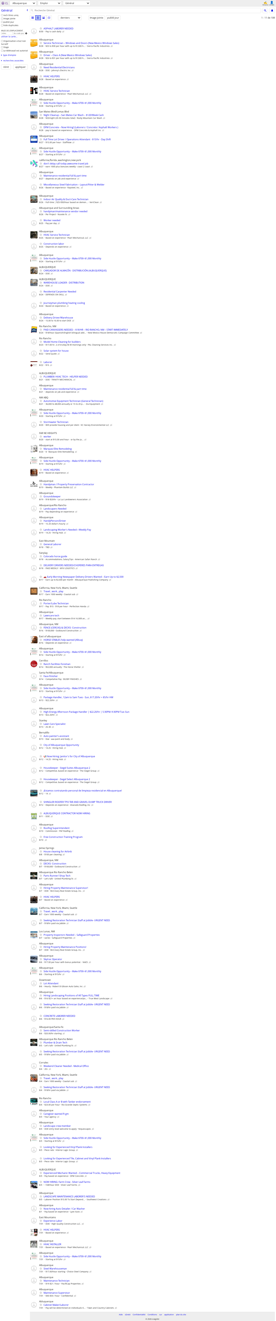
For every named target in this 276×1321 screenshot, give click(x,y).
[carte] (49, 17)
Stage (6, 47)
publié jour (8, 22)
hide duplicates (10, 25)
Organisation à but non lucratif (13, 42)
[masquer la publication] (63, 32)
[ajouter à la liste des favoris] (41, 28)
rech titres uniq (10, 15)
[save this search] (272, 10)
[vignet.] (38, 17)
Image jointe (9, 18)
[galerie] (43, 17)
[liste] (32, 17)
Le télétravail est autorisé (15, 50)
